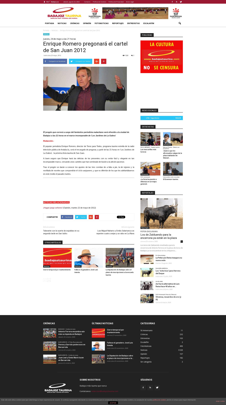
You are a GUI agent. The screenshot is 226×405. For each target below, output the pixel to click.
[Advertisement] (88, 120)
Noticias (62, 23)
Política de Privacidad (116, 2)
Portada (49, 23)
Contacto (87, 2)
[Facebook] (172, 1)
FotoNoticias (102, 23)
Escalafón (148, 23)
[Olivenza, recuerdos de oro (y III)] (147, 298)
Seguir (178, 118)
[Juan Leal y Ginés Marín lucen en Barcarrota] (49, 359)
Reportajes (118, 23)
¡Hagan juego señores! (53, 208)
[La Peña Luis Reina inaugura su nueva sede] (147, 259)
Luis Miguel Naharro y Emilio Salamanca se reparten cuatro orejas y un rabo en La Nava (115, 232)
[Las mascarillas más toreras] (150, 139)
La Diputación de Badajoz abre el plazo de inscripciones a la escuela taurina (119, 272)
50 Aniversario (146, 330)
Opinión (87, 23)
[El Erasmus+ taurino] (173, 169)
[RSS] (177, 1)
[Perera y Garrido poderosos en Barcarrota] (49, 346)
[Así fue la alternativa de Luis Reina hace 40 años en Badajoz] (147, 285)
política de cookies (159, 400)
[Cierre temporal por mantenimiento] (57, 258)
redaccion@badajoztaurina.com (104, 391)
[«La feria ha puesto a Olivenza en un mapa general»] (150, 169)
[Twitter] (181, 1)
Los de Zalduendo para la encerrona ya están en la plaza (158, 236)
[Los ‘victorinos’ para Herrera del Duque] (147, 272)
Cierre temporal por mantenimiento (57, 270)
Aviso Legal (130, 2)
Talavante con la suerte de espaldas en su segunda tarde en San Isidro (61, 232)
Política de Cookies (99, 2)
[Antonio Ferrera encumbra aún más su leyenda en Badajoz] (49, 333)
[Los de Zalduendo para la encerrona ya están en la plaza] (161, 213)
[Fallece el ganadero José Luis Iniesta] (88, 258)
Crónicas (74, 23)
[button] (180, 23)
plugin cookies (220, 401)
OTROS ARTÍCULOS (53, 243)
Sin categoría (145, 361)
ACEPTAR (113, 403)
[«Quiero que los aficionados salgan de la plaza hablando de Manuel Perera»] (173, 139)
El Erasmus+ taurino (170, 179)
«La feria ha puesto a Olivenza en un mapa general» (148, 181)
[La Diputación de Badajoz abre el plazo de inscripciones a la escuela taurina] (120, 258)
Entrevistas (133, 23)
